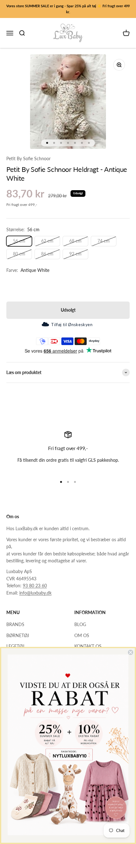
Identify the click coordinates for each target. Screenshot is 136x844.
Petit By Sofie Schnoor (28, 158)
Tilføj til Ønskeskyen (71, 324)
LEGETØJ (15, 646)
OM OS (81, 635)
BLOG (80, 624)
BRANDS (15, 624)
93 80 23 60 (35, 585)
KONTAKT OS (88, 646)
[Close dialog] (130, 652)
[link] (68, 744)
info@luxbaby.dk (35, 592)
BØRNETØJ (17, 635)
